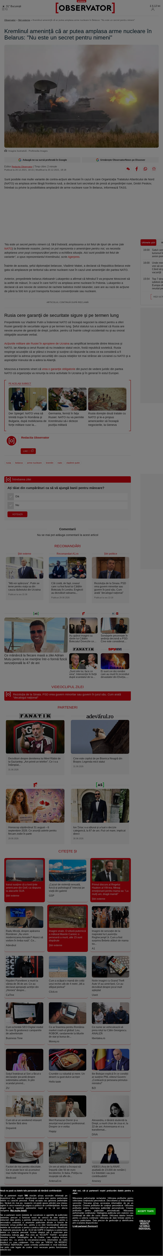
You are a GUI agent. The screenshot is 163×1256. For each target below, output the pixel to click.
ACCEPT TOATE (146, 1211)
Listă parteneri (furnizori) (85, 1226)
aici (22, 1235)
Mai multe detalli (18, 1210)
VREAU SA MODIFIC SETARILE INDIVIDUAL (145, 1225)
